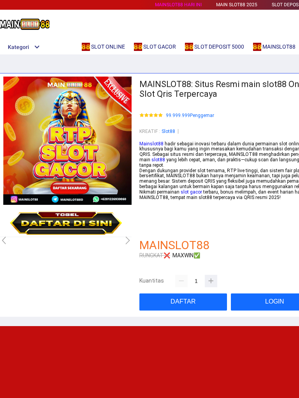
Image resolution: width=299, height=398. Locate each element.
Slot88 (168, 131)
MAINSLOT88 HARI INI (178, 4)
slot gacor (191, 192)
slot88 (158, 159)
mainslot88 (151, 202)
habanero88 (152, 208)
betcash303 (151, 213)
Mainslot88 (151, 144)
